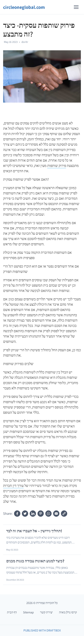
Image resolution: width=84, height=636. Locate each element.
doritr (24, 42)
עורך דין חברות (13, 485)
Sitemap (28, 612)
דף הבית (12, 612)
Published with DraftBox (42, 630)
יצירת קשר (46, 612)
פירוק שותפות (56, 165)
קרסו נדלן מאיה (68, 612)
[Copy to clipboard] (64, 513)
